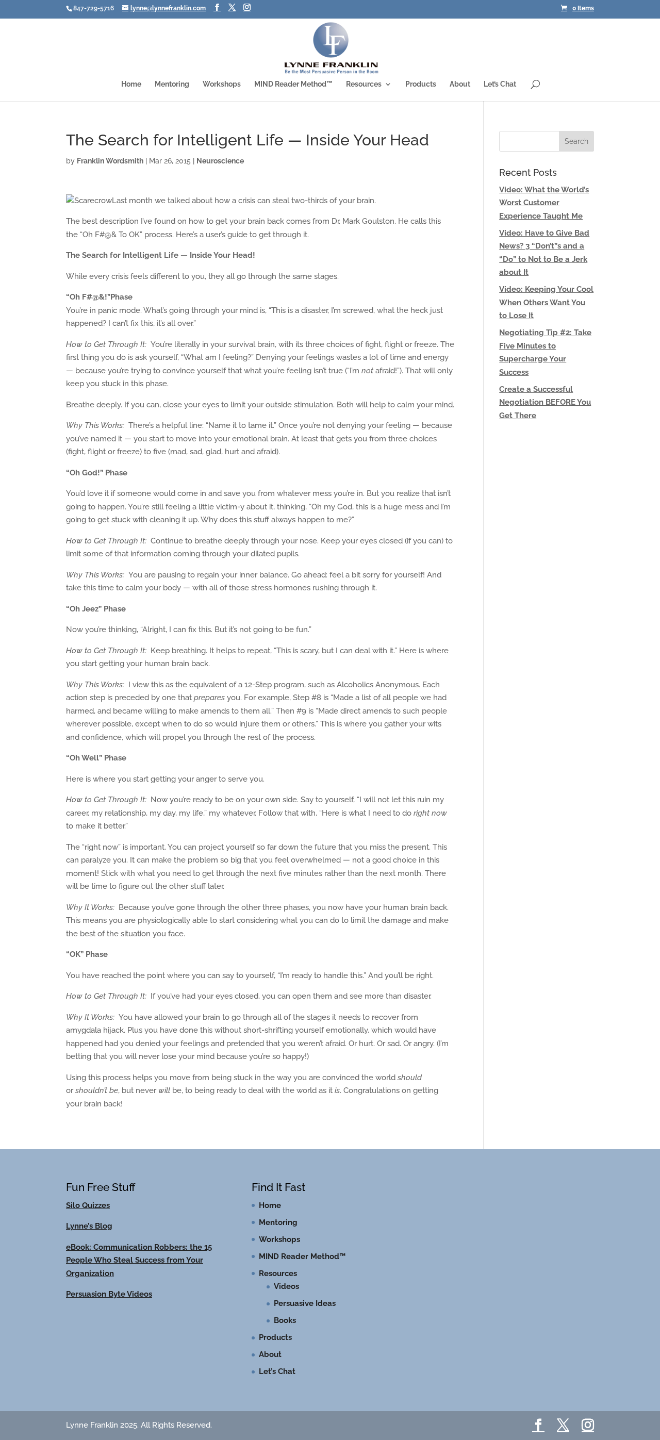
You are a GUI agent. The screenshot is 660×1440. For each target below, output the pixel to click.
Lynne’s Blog (89, 1226)
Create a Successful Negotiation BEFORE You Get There (545, 402)
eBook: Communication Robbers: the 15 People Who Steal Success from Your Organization (139, 1260)
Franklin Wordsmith (110, 161)
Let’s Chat (500, 84)
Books (285, 1320)
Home (131, 84)
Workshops (222, 84)
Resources (364, 84)
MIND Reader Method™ (293, 84)
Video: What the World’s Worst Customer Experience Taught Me (544, 203)
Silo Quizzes (88, 1205)
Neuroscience (220, 161)
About (460, 84)
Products (420, 84)
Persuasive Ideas (305, 1303)
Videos (286, 1286)
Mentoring (172, 84)
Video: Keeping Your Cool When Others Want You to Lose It (546, 302)
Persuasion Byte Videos (109, 1294)
